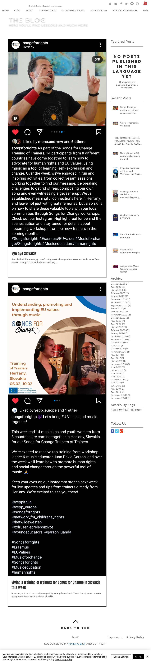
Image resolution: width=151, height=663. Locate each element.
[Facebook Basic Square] (112, 431)
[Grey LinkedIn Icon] (115, 3)
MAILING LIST (77, 643)
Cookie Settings (121, 656)
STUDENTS (136, 410)
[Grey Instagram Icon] (137, 3)
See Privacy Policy (63, 659)
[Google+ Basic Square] (121, 431)
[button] (145, 3)
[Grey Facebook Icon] (121, 3)
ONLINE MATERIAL (120, 410)
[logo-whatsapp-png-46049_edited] (110, 3)
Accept (138, 656)
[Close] (147, 657)
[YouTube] (132, 3)
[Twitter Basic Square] (117, 431)
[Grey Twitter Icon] (126, 3)
